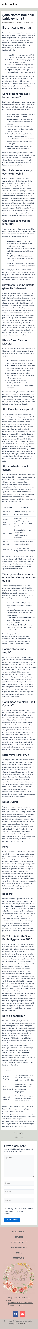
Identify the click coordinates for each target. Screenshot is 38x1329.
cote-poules (9, 4)
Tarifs (19, 1253)
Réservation (19, 1258)
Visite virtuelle (19, 1242)
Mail (9, 1300)
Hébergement (19, 1232)
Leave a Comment (8, 22)
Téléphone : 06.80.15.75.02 (19, 1298)
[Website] (19, 1201)
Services (19, 1237)
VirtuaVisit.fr (25, 1323)
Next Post (19, 1137)
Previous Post (19, 1133)
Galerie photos (19, 1247)
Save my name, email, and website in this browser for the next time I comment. (18, 1211)
